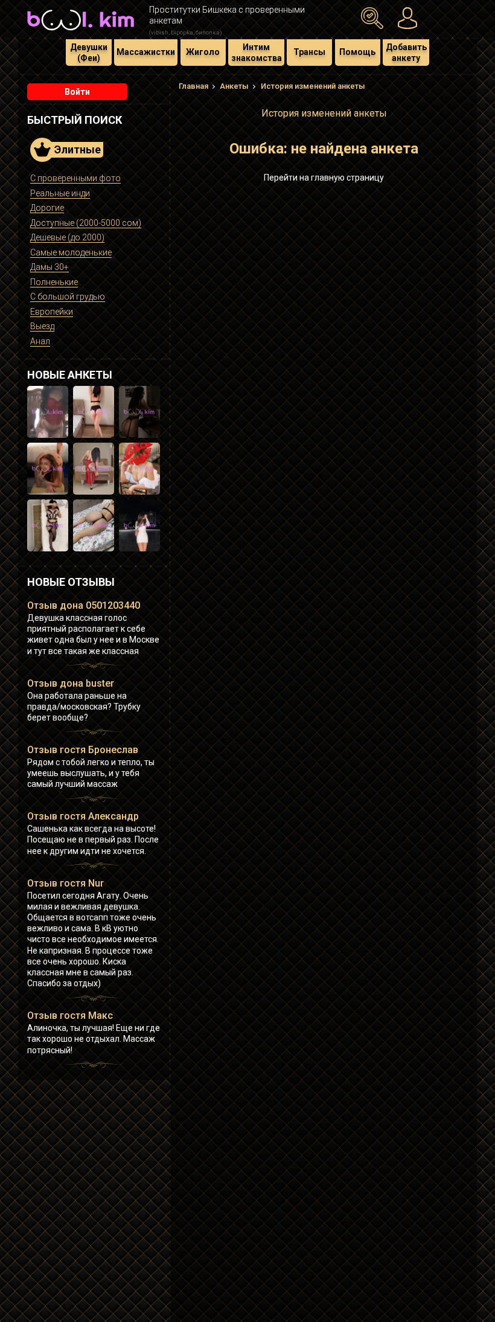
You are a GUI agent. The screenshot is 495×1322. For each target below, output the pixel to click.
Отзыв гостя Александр (83, 816)
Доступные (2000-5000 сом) (85, 223)
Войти (77, 92)
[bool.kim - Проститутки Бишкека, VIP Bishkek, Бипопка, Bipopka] (80, 31)
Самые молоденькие (71, 252)
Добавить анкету (406, 52)
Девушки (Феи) (88, 52)
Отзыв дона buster (70, 683)
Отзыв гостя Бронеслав (82, 750)
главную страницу (347, 177)
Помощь (357, 52)
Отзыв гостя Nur (65, 883)
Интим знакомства (256, 52)
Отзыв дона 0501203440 (83, 605)
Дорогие (47, 208)
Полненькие (54, 282)
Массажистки (146, 52)
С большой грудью (67, 296)
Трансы (309, 52)
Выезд (42, 326)
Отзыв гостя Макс (70, 1015)
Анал (40, 341)
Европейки (51, 311)
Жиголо (203, 52)
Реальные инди (60, 193)
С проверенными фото (75, 178)
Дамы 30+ (49, 267)
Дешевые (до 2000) (67, 237)
